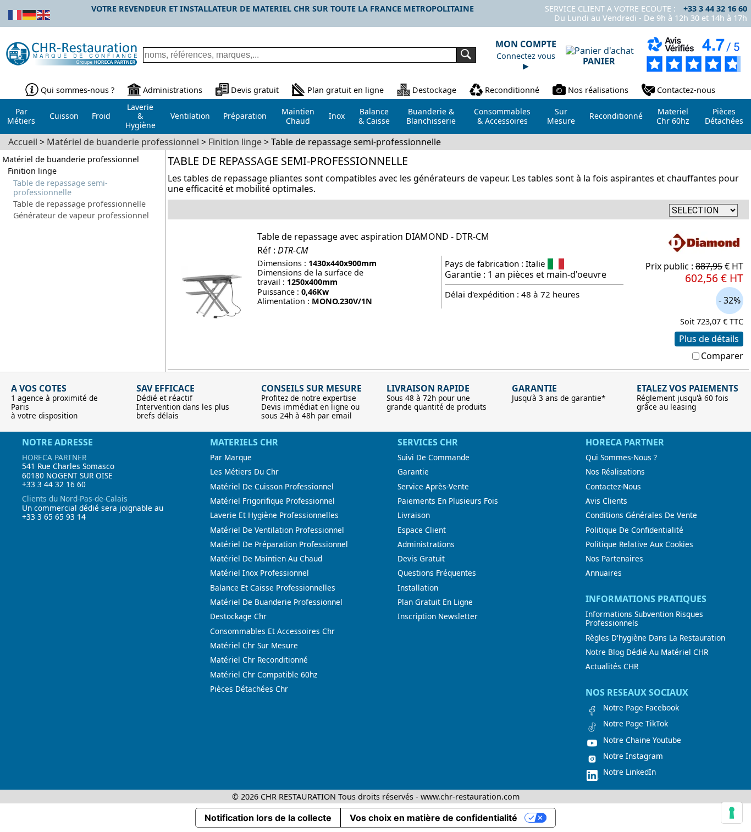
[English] (44, 14)
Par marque (231, 457)
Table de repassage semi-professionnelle (60, 187)
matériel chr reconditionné (259, 659)
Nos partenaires (614, 558)
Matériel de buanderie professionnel (70, 159)
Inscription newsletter (437, 616)
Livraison (413, 515)
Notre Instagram (633, 756)
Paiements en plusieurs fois (447, 501)
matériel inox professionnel (259, 573)
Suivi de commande (433, 457)
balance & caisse (374, 116)
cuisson (64, 116)
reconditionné (616, 116)
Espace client (421, 530)
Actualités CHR (612, 666)
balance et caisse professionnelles (272, 587)
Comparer (722, 356)
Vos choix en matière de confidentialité (433, 817)
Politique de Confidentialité (634, 530)
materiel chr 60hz (672, 116)
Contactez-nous (686, 90)
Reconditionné (512, 90)
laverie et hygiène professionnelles (274, 515)
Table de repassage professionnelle (79, 203)
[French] (15, 14)
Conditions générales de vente (641, 515)
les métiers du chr (244, 471)
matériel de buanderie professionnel (276, 602)
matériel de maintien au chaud (266, 558)
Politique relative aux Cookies (639, 544)
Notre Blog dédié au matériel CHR (647, 652)
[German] (30, 14)
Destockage (434, 90)
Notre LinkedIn (629, 772)
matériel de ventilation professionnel (277, 530)
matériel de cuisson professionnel (272, 486)
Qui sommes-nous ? (77, 90)
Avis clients (606, 501)
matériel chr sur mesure (254, 645)
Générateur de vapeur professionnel (81, 215)
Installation (417, 587)
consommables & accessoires (502, 116)
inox (337, 116)
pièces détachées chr (249, 689)
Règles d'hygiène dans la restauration (655, 637)
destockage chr (238, 616)
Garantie (413, 471)
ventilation (190, 116)
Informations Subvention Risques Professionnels (644, 619)
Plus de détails (709, 339)
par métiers (21, 116)
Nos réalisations (598, 90)
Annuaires (604, 573)
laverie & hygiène (140, 116)
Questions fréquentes (436, 573)
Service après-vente (433, 486)
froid (101, 116)
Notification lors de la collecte (268, 817)
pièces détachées (724, 116)
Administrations (172, 90)
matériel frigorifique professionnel (272, 501)
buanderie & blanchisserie (431, 116)
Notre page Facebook (641, 707)
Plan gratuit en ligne (345, 90)
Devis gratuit (255, 90)
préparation (245, 116)
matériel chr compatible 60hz (263, 674)
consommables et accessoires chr (272, 631)
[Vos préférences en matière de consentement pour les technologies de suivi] (731, 812)
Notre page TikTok (635, 723)
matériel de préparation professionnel (279, 544)
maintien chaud (297, 116)
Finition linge (32, 170)
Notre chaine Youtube (642, 740)
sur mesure (561, 116)
